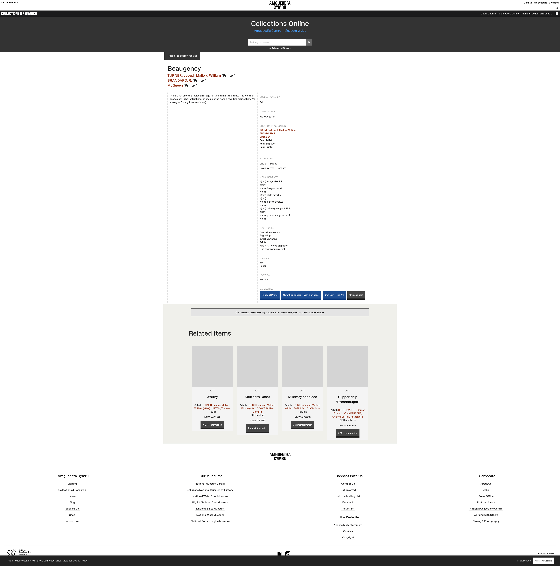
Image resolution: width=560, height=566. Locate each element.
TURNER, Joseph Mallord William (194, 75)
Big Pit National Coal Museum (210, 502)
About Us (486, 483)
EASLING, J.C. (301, 408)
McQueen (175, 85)
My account (540, 2)
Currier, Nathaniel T (352, 416)
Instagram (348, 508)
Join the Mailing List (348, 496)
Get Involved (348, 489)
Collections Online (509, 13)
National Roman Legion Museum (210, 521)
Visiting (72, 483)
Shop (72, 514)
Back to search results (183, 55)
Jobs (486, 489)
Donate (528, 2)
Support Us (72, 508)
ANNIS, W (314, 408)
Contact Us (348, 483)
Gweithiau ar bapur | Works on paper (301, 295)
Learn (72, 496)
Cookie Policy (80, 560)
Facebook (348, 502)
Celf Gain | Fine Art (334, 295)
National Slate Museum (210, 508)
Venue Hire (72, 521)
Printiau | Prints (270, 295)
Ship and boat (356, 295)
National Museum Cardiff (210, 483)
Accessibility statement (348, 525)
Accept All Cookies (543, 561)
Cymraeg (554, 2)
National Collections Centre (537, 13)
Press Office (486, 496)
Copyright (348, 537)
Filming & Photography (486, 521)
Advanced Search (281, 48)
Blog (72, 502)
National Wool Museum (210, 514)
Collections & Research (19, 13)
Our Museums (8, 2)
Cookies (348, 531)
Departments (488, 13)
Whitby (212, 397)
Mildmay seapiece (302, 397)
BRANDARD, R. (179, 80)
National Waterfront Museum (210, 496)
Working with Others (486, 514)
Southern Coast (257, 397)
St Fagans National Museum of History (210, 489)
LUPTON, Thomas (220, 408)
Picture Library (486, 502)
